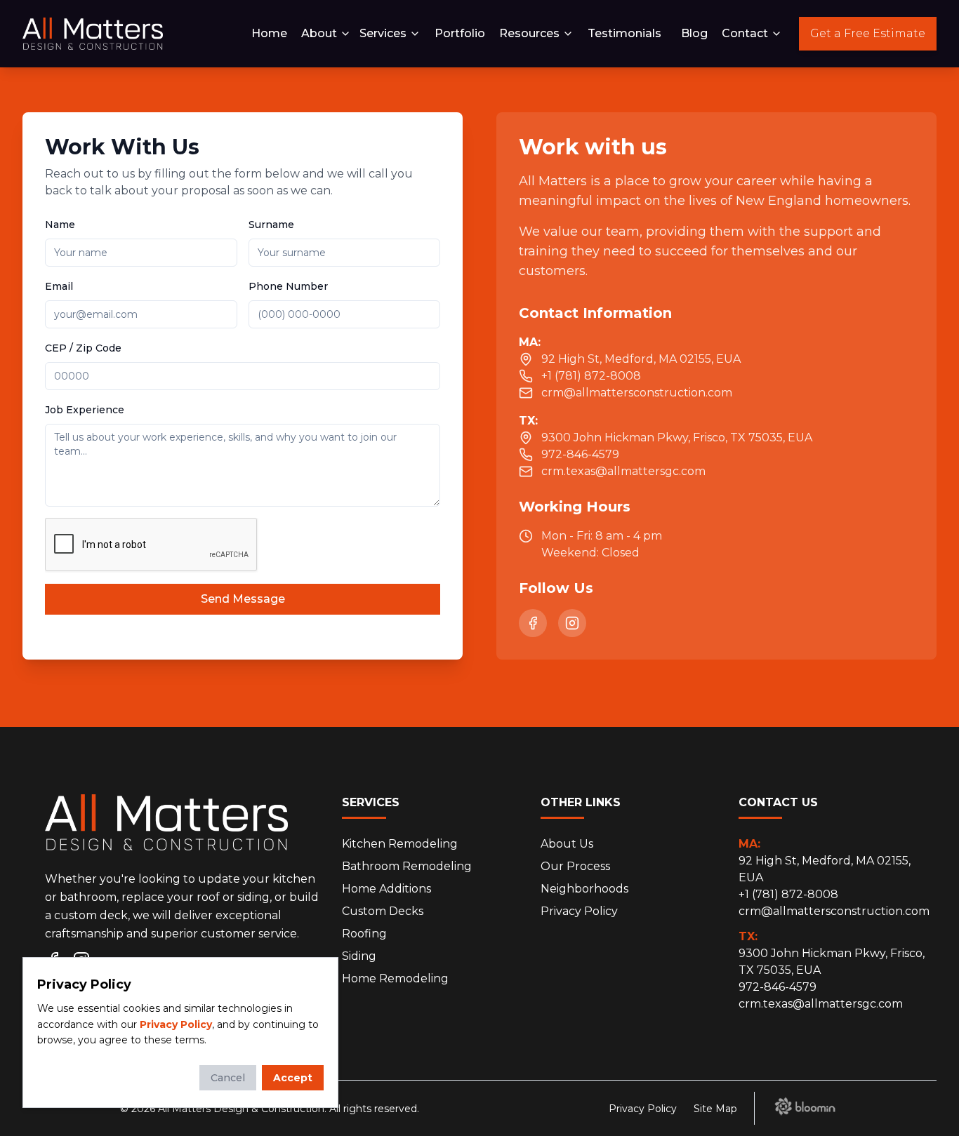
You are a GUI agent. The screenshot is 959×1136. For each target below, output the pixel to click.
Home (269, 33)
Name (60, 224)
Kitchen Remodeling (400, 843)
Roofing (364, 933)
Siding (359, 956)
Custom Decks (382, 911)
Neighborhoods (584, 888)
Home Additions (386, 888)
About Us (567, 843)
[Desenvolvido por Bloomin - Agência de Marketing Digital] (805, 1106)
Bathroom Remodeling (407, 866)
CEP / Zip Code (83, 348)
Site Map (715, 1108)
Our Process (575, 866)
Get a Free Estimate (867, 33)
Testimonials (624, 33)
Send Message (243, 599)
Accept (292, 1077)
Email (59, 286)
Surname (271, 224)
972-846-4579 (777, 987)
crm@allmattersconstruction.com (834, 911)
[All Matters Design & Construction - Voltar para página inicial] (166, 828)
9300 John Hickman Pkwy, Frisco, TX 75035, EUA (832, 953)
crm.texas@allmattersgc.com (821, 1003)
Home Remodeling (395, 978)
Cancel (228, 1077)
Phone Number (288, 286)
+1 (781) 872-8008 (788, 894)
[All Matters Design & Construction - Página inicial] (92, 34)
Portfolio (460, 33)
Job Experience (84, 409)
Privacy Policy (579, 911)
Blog (694, 33)
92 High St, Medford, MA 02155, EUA (825, 860)
